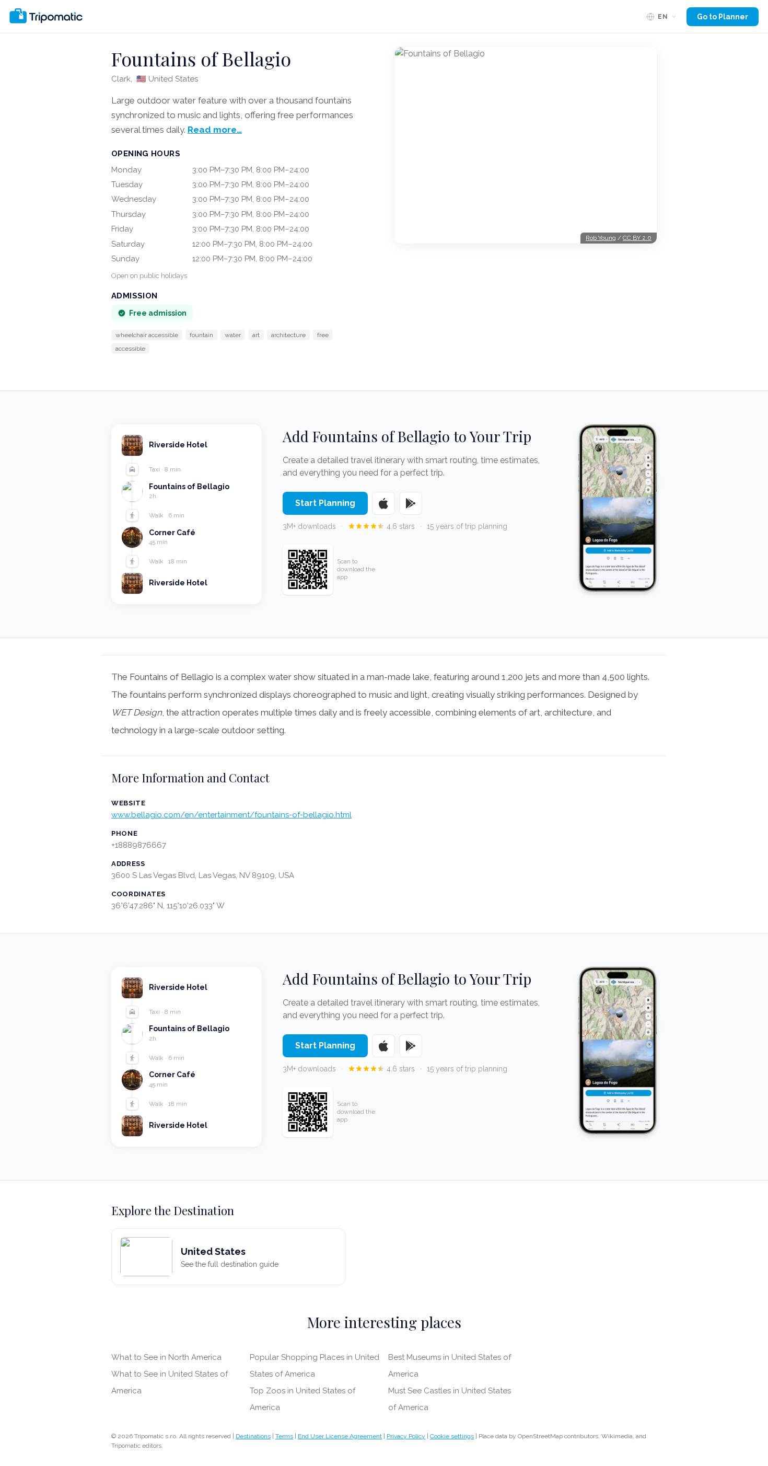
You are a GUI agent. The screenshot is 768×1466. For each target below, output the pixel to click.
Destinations (253, 1436)
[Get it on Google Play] (410, 503)
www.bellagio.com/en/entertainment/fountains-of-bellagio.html (231, 814)
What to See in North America (166, 1357)
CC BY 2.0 (637, 237)
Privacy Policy (406, 1436)
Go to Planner (722, 17)
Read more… (215, 129)
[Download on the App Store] (383, 503)
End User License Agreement (340, 1436)
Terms (284, 1436)
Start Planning (325, 503)
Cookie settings (452, 1436)
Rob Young (601, 237)
